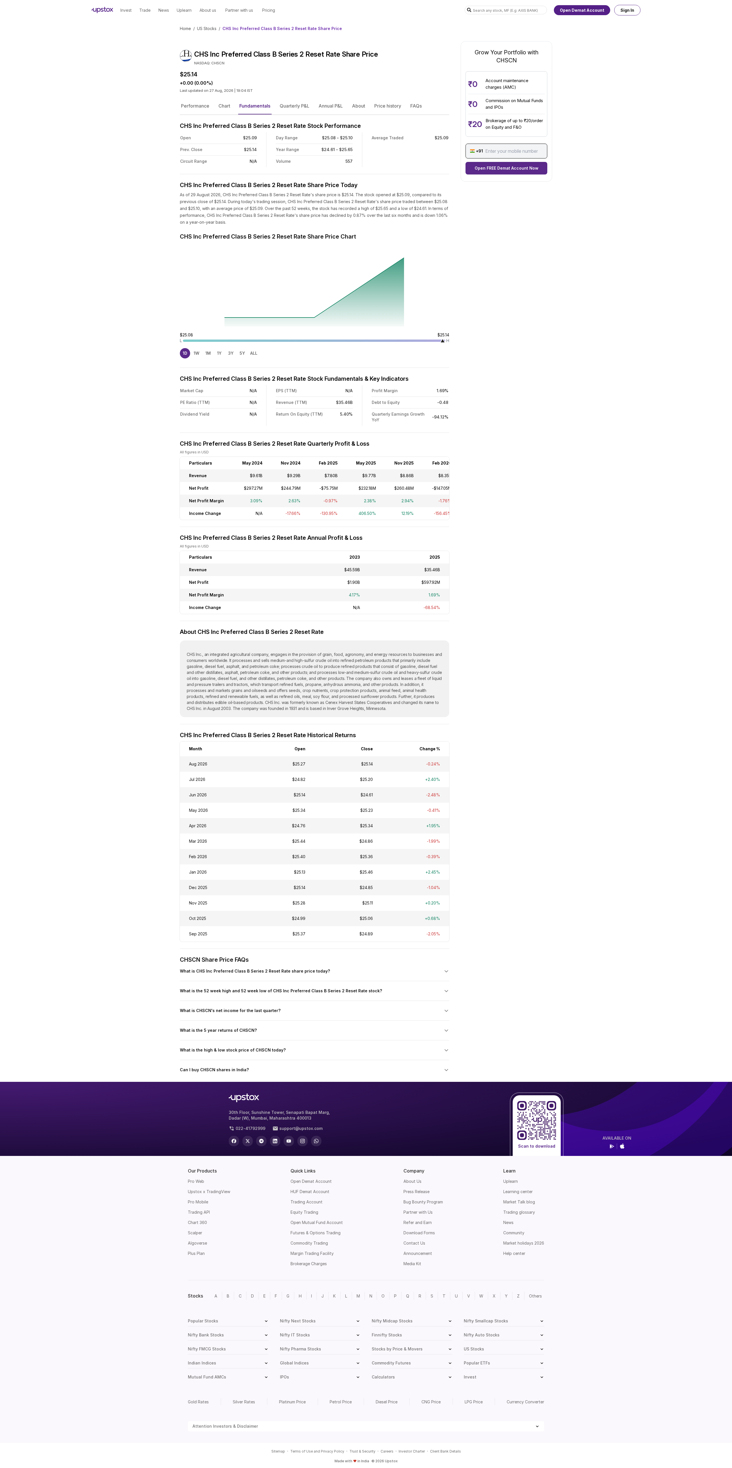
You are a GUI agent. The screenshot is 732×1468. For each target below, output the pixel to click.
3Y (231, 353)
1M (208, 353)
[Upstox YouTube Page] (289, 1141)
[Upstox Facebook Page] (234, 1141)
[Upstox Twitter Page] (247, 1141)
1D (185, 353)
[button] (195, 106)
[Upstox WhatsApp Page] (316, 1141)
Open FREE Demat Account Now (506, 168)
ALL (253, 353)
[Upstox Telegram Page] (261, 1141)
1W (196, 353)
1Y (219, 353)
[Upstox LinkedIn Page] (275, 1141)
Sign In (627, 10)
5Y (242, 353)
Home (185, 28)
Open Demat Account (582, 10)
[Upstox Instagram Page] (302, 1141)
